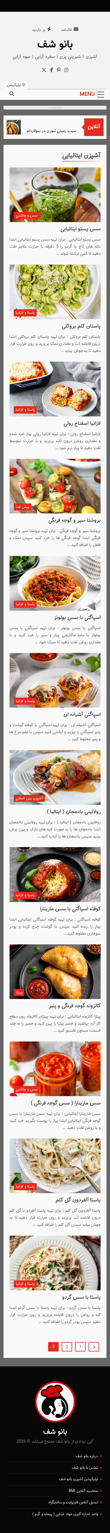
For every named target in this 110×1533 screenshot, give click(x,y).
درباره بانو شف (87, 1456)
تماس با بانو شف (85, 1468)
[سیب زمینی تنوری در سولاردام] (16, 127)
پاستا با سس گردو (81, 1297)
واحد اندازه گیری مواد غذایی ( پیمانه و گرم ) (65, 1514)
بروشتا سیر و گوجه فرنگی (74, 520)
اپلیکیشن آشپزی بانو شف (78, 1479)
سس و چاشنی (27, 216)
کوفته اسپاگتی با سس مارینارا (70, 909)
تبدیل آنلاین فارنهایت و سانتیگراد (73, 1502)
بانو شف (55, 44)
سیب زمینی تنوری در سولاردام (58, 131)
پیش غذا (22, 507)
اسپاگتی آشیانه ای (82, 715)
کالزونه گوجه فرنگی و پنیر (75, 1006)
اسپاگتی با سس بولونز (77, 618)
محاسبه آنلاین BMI (83, 1491)
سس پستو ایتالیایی (80, 229)
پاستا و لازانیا (25, 313)
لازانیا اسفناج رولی (82, 423)
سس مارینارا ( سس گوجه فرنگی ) (66, 1103)
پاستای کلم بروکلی (81, 326)
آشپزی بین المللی (29, 798)
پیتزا (19, 992)
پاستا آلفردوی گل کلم (78, 1200)
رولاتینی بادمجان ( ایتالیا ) (74, 812)
